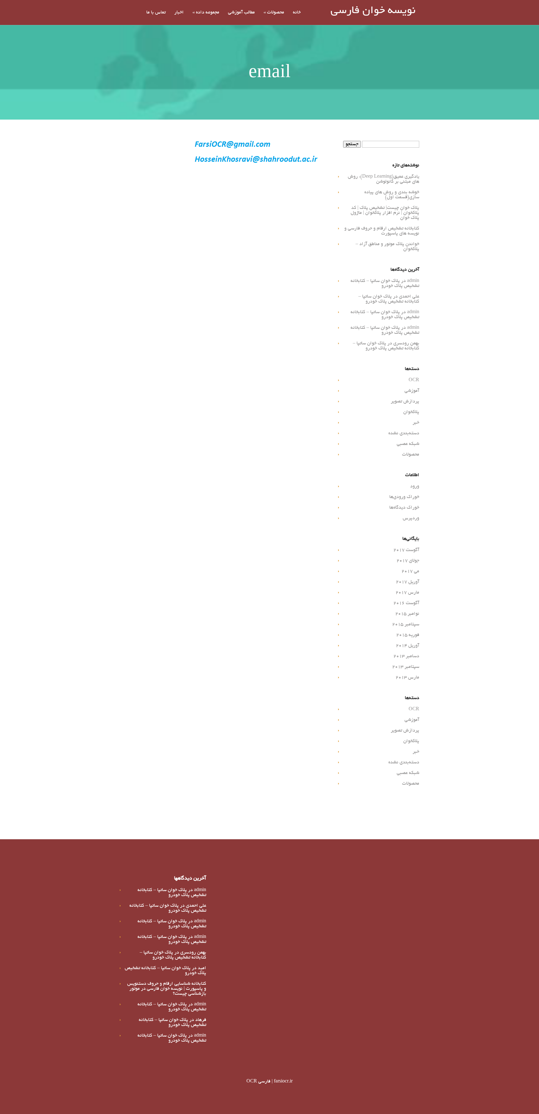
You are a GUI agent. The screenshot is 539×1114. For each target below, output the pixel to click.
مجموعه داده (205, 12)
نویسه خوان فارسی (373, 11)
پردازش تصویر (405, 401)
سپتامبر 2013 (405, 666)
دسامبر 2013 (406, 656)
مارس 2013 (407, 677)
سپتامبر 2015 (405, 624)
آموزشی (412, 390)
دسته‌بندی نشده (403, 433)
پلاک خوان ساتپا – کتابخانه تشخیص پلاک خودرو (385, 283)
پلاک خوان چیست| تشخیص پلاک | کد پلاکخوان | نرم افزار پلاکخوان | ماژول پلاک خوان (385, 212)
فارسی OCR (258, 1081)
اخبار (179, 12)
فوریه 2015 (407, 635)
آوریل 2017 (407, 581)
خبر (416, 422)
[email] (255, 164)
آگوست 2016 (406, 603)
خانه (297, 12)
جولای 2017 (407, 560)
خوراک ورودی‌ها (404, 497)
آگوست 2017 (406, 550)
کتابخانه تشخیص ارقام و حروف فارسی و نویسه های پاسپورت (381, 231)
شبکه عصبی (408, 443)
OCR (414, 380)
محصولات (274, 12)
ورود (414, 486)
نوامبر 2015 (407, 613)
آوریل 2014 (407, 645)
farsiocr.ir (283, 1081)
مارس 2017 (407, 592)
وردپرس (411, 518)
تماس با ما (156, 12)
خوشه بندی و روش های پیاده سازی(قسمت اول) (391, 195)
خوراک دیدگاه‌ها (404, 507)
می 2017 (410, 571)
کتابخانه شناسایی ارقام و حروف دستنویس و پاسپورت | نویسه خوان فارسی (166, 986)
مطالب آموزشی (241, 12)
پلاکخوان (411, 412)
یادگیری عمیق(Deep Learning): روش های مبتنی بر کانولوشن (383, 179)
